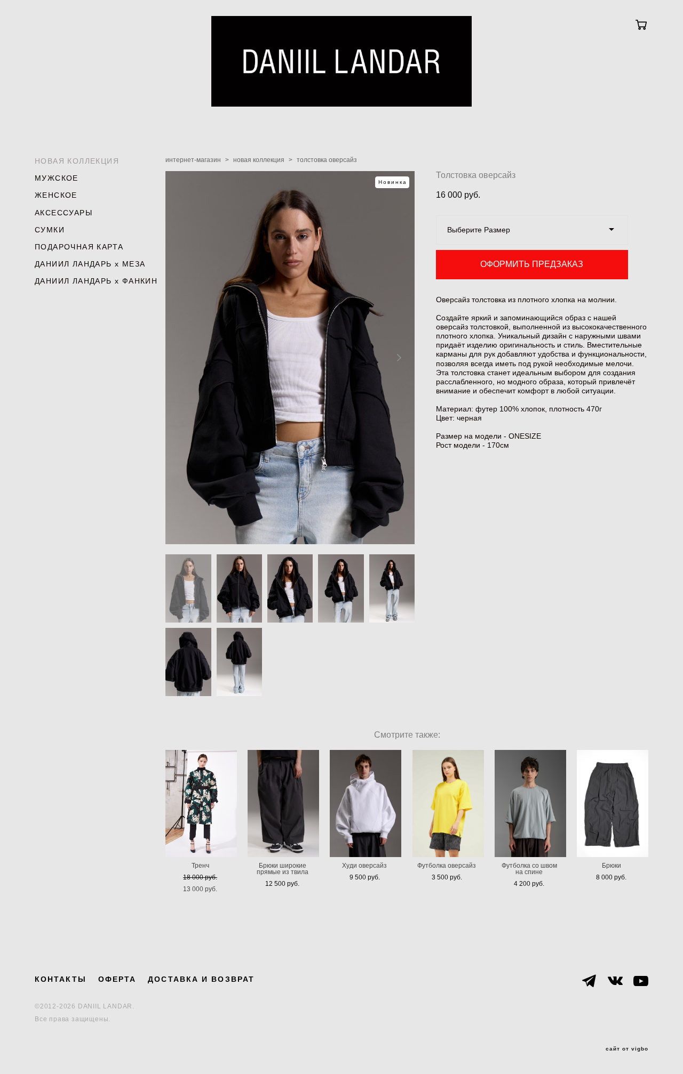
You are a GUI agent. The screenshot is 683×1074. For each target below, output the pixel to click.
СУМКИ (50, 229)
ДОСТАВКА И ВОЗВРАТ (201, 979)
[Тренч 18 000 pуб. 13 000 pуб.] (201, 803)
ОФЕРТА (117, 979)
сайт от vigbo (627, 1049)
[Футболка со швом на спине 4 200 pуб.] (530, 803)
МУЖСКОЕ (56, 178)
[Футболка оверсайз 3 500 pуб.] (448, 803)
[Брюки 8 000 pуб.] (612, 803)
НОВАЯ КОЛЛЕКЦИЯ (77, 161)
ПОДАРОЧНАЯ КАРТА (79, 247)
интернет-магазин (193, 160)
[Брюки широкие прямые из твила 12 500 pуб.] (283, 803)
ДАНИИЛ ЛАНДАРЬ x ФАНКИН (96, 281)
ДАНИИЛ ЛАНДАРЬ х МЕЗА (90, 264)
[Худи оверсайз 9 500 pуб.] (365, 803)
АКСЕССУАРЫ (63, 212)
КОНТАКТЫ (60, 979)
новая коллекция (258, 160)
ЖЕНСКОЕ (56, 195)
